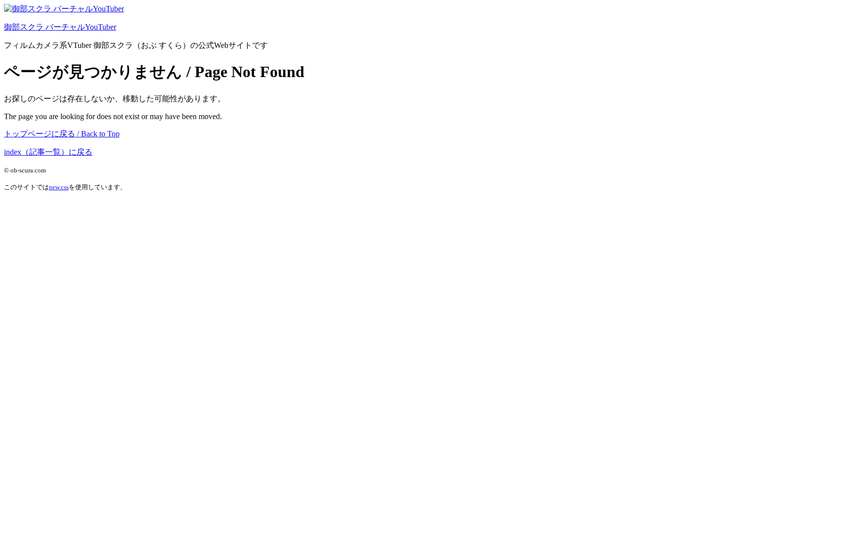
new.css (59, 187)
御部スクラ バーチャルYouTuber (60, 27)
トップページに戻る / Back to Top (62, 133)
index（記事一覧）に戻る (48, 152)
